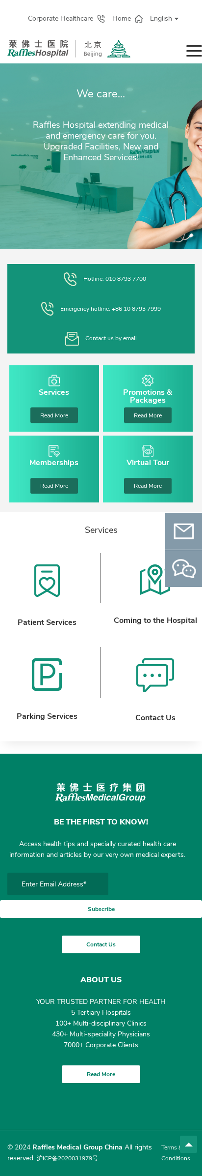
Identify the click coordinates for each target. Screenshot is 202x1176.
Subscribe (101, 909)
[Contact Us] (155, 675)
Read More (54, 415)
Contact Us (101, 944)
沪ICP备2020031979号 (67, 1158)
